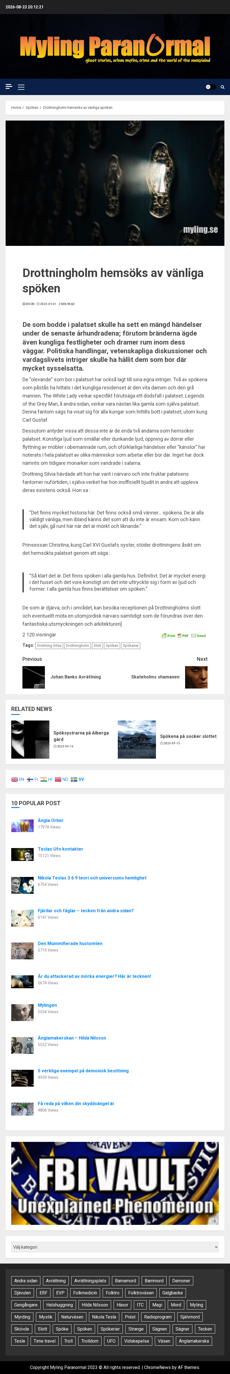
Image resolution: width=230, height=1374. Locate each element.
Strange (136, 1329)
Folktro (112, 1293)
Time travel (45, 1341)
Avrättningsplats (90, 1280)
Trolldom (89, 1341)
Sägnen (159, 1329)
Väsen (164, 1341)
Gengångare (26, 1305)
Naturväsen (72, 1317)
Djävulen (22, 1293)
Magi (157, 1305)
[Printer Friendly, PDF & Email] (184, 635)
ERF (43, 1293)
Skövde (21, 1329)
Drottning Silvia (49, 645)
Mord (176, 1305)
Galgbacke (172, 1293)
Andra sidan (25, 1280)
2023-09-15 (65, 746)
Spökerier (131, 645)
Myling (196, 1305)
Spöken (112, 645)
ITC (140, 1305)
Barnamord (125, 1280)
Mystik (45, 1317)
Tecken (205, 1329)
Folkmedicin (85, 1293)
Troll (68, 1341)
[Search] (222, 87)
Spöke (62, 1329)
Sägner (182, 1329)
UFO (111, 1341)
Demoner (181, 1280)
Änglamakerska (194, 1341)
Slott (97, 645)
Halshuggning (59, 1305)
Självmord (190, 1317)
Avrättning (56, 1280)
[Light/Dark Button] (211, 87)
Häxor (122, 1305)
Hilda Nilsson (95, 1305)
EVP (60, 1293)
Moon (30, 304)
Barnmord (154, 1280)
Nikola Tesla (104, 1317)
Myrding (22, 1317)
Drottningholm (77, 645)
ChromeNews (157, 1367)
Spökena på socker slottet (188, 736)
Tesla (19, 1341)
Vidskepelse (136, 1341)
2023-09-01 (48, 304)
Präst (130, 1317)
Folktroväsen (141, 1293)
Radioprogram (158, 1317)
